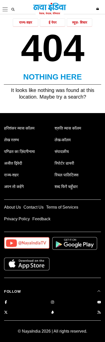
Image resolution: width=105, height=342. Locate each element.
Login (98, 8)
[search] (13, 9)
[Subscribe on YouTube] (99, 302)
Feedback (41, 219)
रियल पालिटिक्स (66, 175)
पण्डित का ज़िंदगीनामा (19, 151)
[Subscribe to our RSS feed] (99, 312)
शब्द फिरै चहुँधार (66, 186)
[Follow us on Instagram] (52, 302)
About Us (12, 207)
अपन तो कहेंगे (14, 186)
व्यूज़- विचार (79, 22)
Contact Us (33, 207)
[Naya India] (49, 13)
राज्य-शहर (25, 22)
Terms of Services (62, 207)
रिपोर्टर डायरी (64, 163)
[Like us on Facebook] (6, 302)
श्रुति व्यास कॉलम (68, 128)
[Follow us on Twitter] (6, 312)
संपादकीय (62, 151)
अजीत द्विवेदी (13, 163)
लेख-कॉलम (63, 140)
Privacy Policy (17, 219)
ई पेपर (53, 22)
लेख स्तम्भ (11, 140)
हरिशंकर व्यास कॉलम (19, 128)
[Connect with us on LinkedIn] (52, 312)
